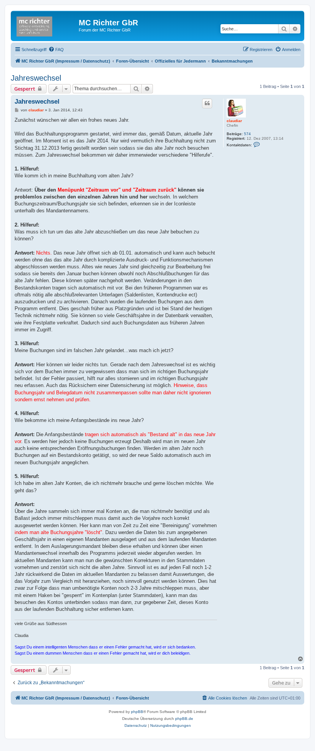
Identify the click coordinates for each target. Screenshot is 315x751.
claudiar (234, 121)
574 (247, 134)
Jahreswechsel (36, 78)
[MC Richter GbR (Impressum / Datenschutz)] (46, 25)
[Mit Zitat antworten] (207, 103)
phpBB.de (184, 718)
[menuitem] (56, 49)
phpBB (137, 712)
